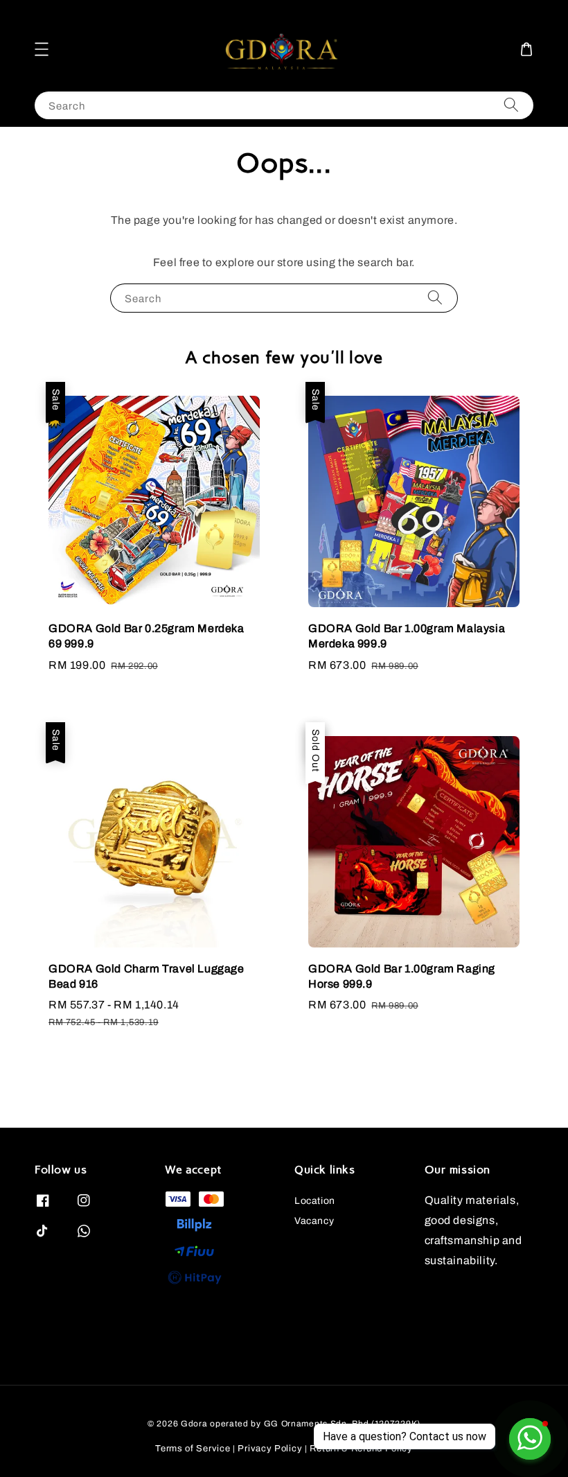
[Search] (511, 105)
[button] (41, 49)
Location (314, 1201)
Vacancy (314, 1221)
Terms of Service (192, 1448)
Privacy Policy (270, 1448)
